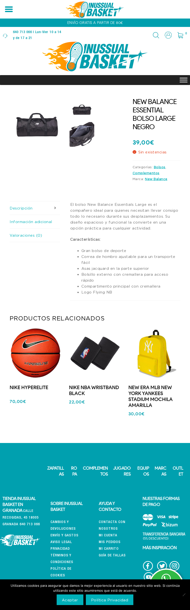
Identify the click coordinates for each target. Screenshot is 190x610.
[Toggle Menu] (184, 80)
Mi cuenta (108, 535)
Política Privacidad (109, 600)
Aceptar (70, 600)
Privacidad (60, 549)
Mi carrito (109, 549)
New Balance (156, 179)
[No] (183, 594)
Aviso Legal (61, 542)
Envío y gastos (64, 535)
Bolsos (160, 167)
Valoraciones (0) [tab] (26, 235)
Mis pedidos (109, 542)
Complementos (146, 173)
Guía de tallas (112, 555)
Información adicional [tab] (31, 222)
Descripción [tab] (21, 208)
